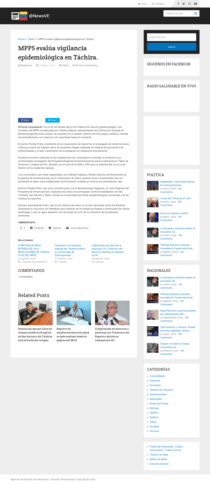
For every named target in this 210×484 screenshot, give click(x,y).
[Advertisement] (74, 93)
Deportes (155, 380)
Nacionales (156, 399)
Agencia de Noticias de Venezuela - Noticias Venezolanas (42, 479)
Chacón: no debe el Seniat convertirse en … (174, 345)
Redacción (26, 65)
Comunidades (157, 376)
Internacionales (158, 394)
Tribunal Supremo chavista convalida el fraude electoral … (177, 247)
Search (196, 13)
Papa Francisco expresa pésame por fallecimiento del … (178, 312)
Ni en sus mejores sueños (174, 213)
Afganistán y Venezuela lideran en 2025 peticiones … (177, 183)
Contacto (159, 4)
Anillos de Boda (158, 459)
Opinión (154, 412)
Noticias (154, 408)
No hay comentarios (86, 65)
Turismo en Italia (159, 454)
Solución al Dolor (159, 464)
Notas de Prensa (159, 403)
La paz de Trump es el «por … (176, 198)
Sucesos (154, 431)
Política (154, 417)
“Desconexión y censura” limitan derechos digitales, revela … (177, 329)
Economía (155, 385)
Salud (65, 65)
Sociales (154, 426)
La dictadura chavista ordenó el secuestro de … (177, 230)
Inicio (144, 4)
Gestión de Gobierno (161, 389)
